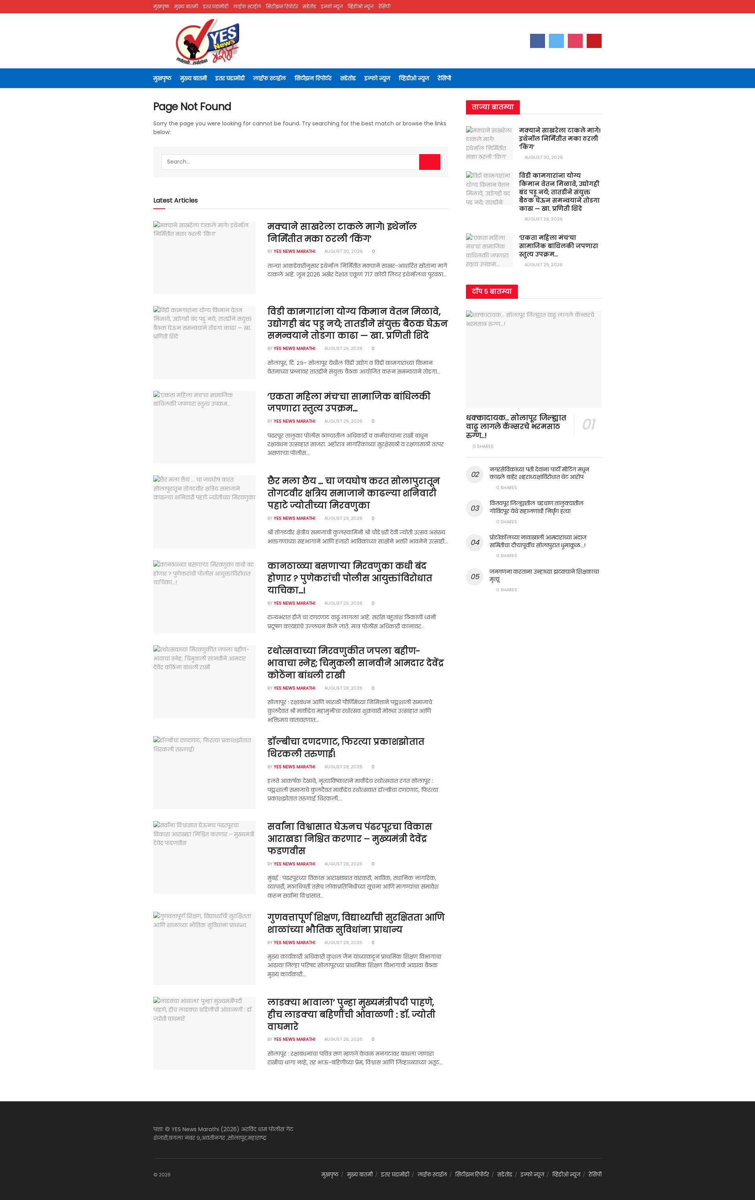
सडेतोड (309, 6)
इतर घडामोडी (215, 6)
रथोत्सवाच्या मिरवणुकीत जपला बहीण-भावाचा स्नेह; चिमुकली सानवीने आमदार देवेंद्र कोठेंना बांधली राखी (355, 663)
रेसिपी (384, 6)
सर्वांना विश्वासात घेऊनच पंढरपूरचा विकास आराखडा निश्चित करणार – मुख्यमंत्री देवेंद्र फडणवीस (349, 839)
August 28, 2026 (343, 688)
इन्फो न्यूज (332, 6)
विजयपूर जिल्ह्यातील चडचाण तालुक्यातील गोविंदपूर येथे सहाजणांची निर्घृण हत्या (537, 507)
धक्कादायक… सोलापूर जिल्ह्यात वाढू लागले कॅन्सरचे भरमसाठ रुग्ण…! (516, 426)
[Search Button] (429, 162)
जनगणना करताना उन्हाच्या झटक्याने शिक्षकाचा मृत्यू (544, 575)
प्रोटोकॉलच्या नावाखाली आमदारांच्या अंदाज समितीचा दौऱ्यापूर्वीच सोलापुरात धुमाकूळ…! (538, 541)
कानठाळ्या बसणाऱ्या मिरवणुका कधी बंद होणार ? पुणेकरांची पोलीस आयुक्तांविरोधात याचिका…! (349, 578)
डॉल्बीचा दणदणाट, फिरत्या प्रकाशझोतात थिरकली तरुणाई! (345, 748)
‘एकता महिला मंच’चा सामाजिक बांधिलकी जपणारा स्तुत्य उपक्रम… (349, 402)
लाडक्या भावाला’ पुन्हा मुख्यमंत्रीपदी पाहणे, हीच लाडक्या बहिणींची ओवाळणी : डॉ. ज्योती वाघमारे (351, 1014)
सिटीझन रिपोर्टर (282, 6)
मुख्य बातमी (186, 6)
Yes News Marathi (294, 251)
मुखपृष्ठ (161, 6)
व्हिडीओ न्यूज (361, 6)
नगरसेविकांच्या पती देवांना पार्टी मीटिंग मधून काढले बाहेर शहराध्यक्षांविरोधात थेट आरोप (539, 473)
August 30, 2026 (343, 251)
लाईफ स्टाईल (247, 6)
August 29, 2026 (343, 348)
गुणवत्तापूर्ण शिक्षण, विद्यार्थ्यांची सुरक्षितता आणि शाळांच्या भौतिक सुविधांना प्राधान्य (356, 923)
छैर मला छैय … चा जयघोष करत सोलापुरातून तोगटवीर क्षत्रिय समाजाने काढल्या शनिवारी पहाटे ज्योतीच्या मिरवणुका (353, 493)
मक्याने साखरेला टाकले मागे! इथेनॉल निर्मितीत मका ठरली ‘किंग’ (342, 233)
